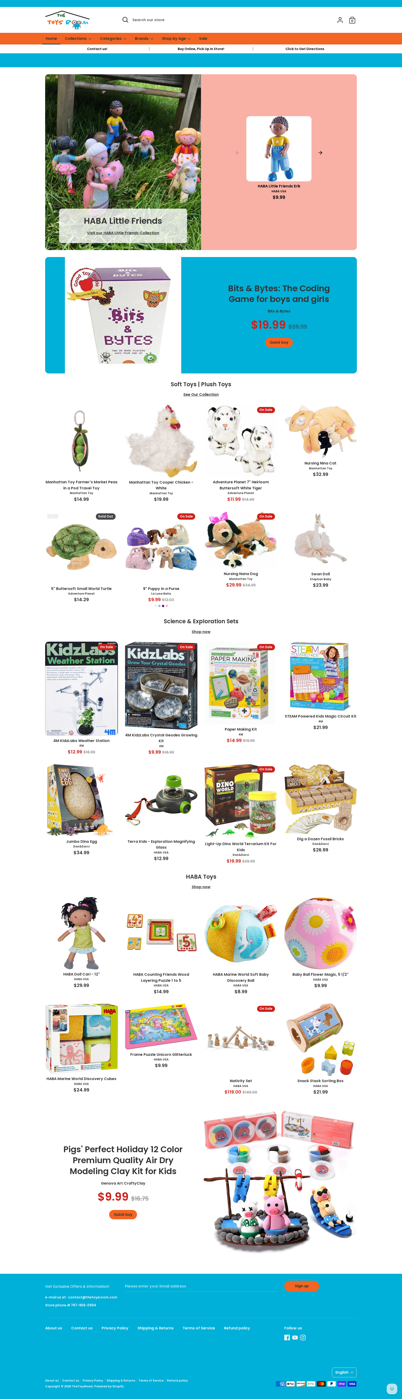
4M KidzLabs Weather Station (81, 740)
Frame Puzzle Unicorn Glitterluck (161, 1054)
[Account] (340, 18)
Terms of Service (199, 1328)
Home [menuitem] (51, 38)
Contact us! (97, 49)
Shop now (201, 631)
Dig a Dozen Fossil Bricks (320, 839)
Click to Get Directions (304, 49)
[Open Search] (125, 19)
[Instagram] (303, 1337)
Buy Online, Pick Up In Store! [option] (201, 49)
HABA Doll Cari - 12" (81, 974)
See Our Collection (201, 394)
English (341, 1372)
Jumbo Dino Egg (81, 841)
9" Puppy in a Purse (161, 588)
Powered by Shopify (109, 1386)
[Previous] (237, 153)
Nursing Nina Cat (320, 463)
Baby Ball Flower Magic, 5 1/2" (320, 974)
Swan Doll (320, 574)
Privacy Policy (115, 1328)
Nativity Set (241, 1081)
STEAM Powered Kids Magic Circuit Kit (320, 716)
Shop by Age (174, 38)
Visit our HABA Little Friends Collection (123, 233)
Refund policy (237, 1328)
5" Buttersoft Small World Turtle (81, 588)
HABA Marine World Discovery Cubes (81, 1078)
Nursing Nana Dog (241, 573)
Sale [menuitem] (203, 38)
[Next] (320, 153)
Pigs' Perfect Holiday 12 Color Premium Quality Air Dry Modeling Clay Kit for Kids (123, 1160)
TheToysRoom (82, 1386)
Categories (111, 38)
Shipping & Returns (155, 1328)
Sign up (302, 1286)
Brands (142, 38)
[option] (97, 48)
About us (53, 1328)
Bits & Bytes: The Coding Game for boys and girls (279, 293)
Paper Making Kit (241, 729)
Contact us (82, 1328)
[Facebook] (287, 1337)
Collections (76, 38)
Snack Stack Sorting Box (320, 1081)
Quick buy (279, 173)
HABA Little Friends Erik (279, 186)
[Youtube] (295, 1337)
